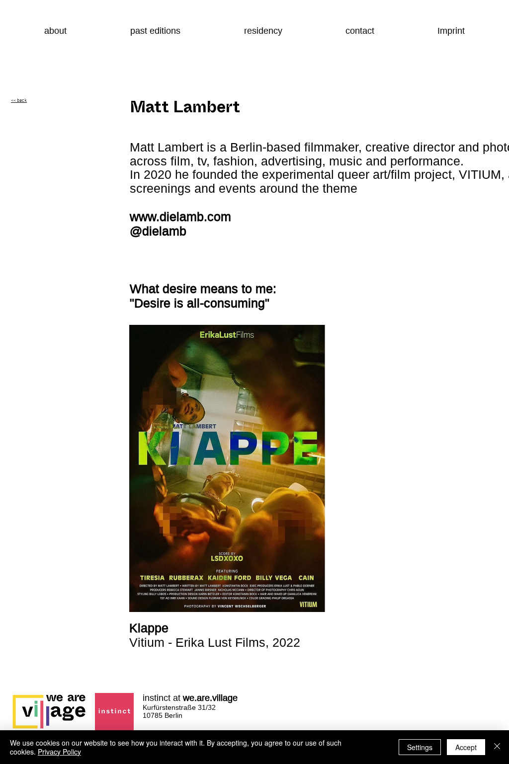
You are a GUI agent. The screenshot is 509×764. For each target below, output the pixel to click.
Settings (419, 747)
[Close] (497, 747)
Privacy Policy (59, 752)
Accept (466, 747)
